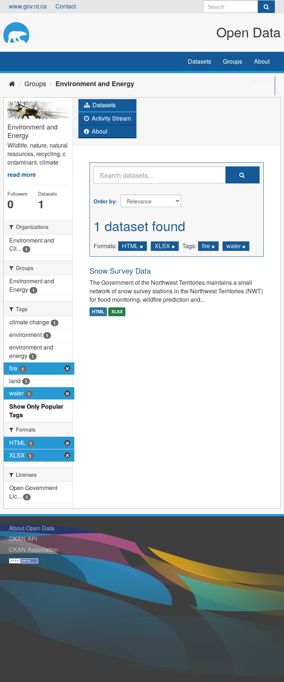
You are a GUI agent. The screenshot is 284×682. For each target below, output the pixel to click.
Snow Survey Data (120, 270)
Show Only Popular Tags (36, 410)
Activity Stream (110, 118)
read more (21, 174)
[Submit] (266, 6)
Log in (261, 85)
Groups (232, 61)
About (262, 61)
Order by (104, 201)
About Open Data (31, 528)
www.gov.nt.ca (28, 6)
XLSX (117, 311)
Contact (65, 6)
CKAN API (23, 538)
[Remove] (141, 246)
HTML (98, 311)
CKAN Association (33, 549)
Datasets (199, 61)
